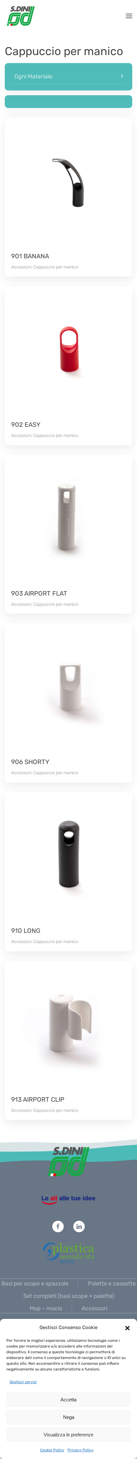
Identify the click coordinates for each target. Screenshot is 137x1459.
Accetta (68, 1399)
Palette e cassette (112, 1283)
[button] (127, 1327)
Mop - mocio (46, 1308)
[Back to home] (21, 16)
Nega (68, 1417)
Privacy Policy (81, 1450)
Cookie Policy (52, 1450)
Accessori (94, 1308)
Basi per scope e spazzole (34, 1283)
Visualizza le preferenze (68, 1434)
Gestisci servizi (23, 1382)
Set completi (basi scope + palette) (68, 1295)
